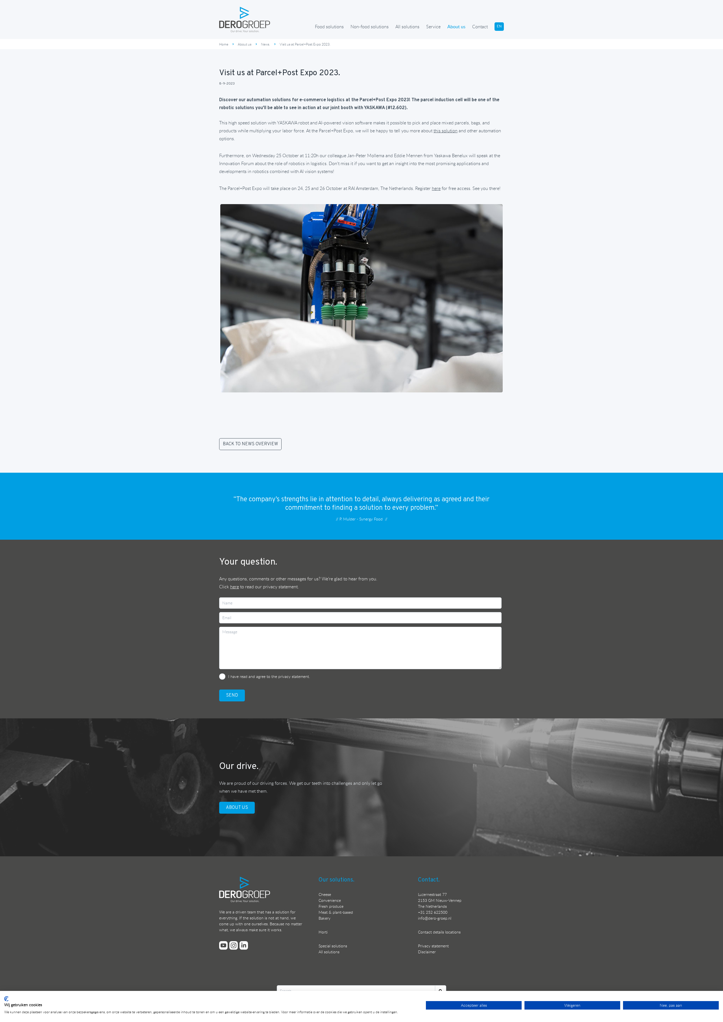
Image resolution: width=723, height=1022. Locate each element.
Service (433, 26)
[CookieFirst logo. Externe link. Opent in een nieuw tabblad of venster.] (6, 998)
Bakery (324, 918)
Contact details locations (439, 932)
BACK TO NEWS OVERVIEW (250, 444)
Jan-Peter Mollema (365, 155)
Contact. (429, 880)
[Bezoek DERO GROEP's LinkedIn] (243, 945)
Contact (480, 26)
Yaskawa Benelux (451, 155)
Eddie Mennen (408, 155)
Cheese (325, 894)
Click (229, 587)
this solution (446, 131)
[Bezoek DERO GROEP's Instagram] (233, 945)
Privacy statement (433, 945)
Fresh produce (331, 906)
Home (223, 44)
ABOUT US (237, 808)
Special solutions (333, 945)
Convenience (330, 900)
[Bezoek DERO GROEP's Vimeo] (223, 945)
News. (265, 44)
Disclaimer (427, 951)
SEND (232, 695)
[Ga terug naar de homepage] (244, 19)
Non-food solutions (369, 26)
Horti (323, 932)
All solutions (407, 26)
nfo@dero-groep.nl (435, 918)
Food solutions (329, 26)
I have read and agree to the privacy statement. (269, 676)
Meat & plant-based (336, 912)
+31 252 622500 (432, 912)
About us (456, 26)
